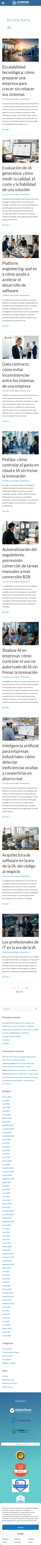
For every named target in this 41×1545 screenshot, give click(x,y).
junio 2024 (6, 1189)
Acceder (5, 1376)
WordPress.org (7, 1387)
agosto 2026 (6, 1097)
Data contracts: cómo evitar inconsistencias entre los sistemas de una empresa (18, 375)
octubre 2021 (7, 1300)
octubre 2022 (7, 1261)
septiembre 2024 (8, 1179)
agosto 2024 (6, 1182)
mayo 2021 (6, 1318)
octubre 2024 (7, 1175)
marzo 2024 (6, 1200)
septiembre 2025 (8, 1136)
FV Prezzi (5, 1043)
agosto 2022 (6, 1268)
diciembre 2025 (7, 1125)
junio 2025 (6, 1147)
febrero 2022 (7, 1289)
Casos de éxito (7, 1349)
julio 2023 (5, 1229)
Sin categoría (6, 1359)
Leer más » (6, 129)
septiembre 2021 (8, 1303)
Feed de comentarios (9, 1383)
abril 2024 (6, 1197)
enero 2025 (6, 1164)
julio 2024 (5, 1186)
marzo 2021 (6, 1325)
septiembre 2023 (8, 1221)
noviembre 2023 (8, 1214)
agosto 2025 (6, 1139)
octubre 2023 (7, 1218)
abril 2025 (6, 1154)
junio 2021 (6, 1314)
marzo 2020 (6, 1336)
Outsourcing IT (7, 1356)
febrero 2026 (7, 1118)
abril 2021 (6, 1321)
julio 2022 (5, 1271)
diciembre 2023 (7, 1211)
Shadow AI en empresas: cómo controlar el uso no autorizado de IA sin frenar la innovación (20, 661)
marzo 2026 (6, 1115)
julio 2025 (5, 1143)
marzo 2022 (6, 1286)
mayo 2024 (6, 1193)
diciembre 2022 (7, 1254)
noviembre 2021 (8, 1296)
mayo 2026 (6, 1107)
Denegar (20, 1534)
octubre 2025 (7, 1132)
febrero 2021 (7, 1328)
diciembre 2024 (7, 1168)
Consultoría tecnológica (10, 99)
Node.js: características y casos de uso (23, 1070)
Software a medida (8, 1363)
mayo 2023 (6, 1236)
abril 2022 (6, 1282)
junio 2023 (6, 1232)
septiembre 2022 (8, 1264)
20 (27, 988)
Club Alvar (6, 1040)
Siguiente (20, 992)
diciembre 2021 (7, 1293)
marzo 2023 (6, 1243)
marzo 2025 (6, 1157)
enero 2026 (6, 1122)
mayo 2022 (6, 1279)
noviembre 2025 (8, 1129)
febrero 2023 (7, 1246)
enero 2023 (6, 1250)
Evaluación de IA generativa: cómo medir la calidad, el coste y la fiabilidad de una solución (19, 178)
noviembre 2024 (8, 1172)
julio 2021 (5, 1311)
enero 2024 (6, 1207)
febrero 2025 (7, 1161)
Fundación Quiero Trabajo (11, 1036)
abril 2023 (6, 1239)
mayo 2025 (6, 1150)
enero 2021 (6, 1332)
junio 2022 (6, 1275)
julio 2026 (5, 1100)
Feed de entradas (8, 1380)
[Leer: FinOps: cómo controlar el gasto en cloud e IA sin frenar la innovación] (20, 443)
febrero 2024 (7, 1204)
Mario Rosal (6, 1057)
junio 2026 (6, 1104)
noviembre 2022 (8, 1257)
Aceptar (21, 1527)
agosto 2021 (6, 1307)
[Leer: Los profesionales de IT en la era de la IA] (20, 925)
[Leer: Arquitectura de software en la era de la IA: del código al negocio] (20, 838)
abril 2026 (6, 1111)
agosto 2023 (6, 1225)
